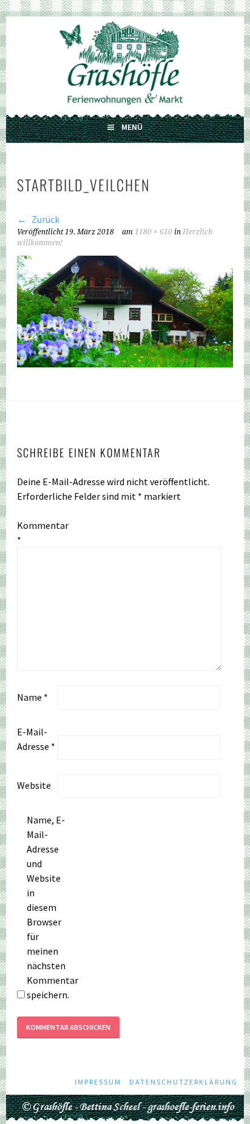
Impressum (98, 1081)
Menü (132, 126)
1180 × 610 (153, 232)
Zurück (44, 219)
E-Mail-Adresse (36, 739)
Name (32, 697)
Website (34, 785)
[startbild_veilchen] (125, 364)
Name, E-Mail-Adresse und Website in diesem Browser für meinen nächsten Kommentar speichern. (46, 907)
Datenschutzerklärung (183, 1081)
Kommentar (36, 532)
